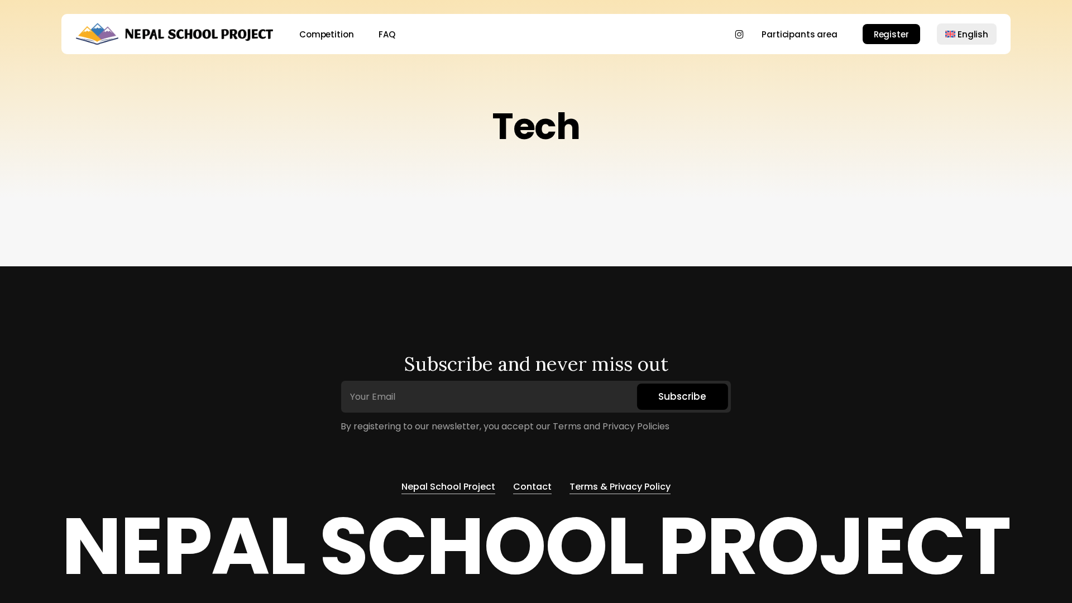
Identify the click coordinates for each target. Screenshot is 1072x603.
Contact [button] (532, 486)
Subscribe (682, 396)
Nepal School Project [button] (448, 486)
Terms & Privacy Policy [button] (620, 486)
